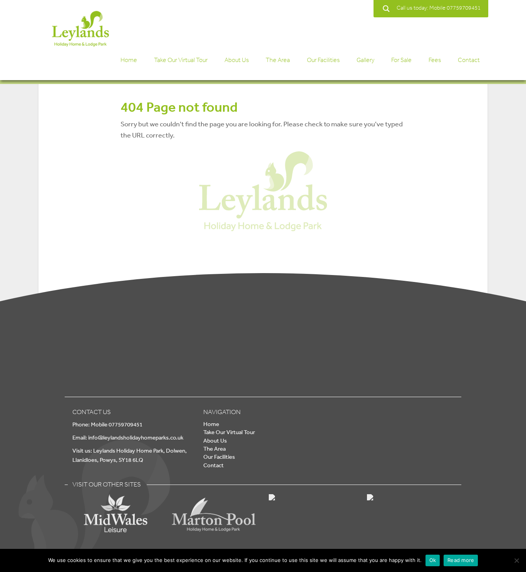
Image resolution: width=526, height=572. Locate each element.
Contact (469, 60)
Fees (435, 60)
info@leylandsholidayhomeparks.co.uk (135, 437)
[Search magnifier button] (386, 8)
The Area (278, 60)
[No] (516, 560)
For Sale (401, 60)
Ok (432, 560)
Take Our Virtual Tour (181, 60)
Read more (460, 560)
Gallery (365, 60)
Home (129, 60)
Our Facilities (323, 60)
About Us (236, 60)
